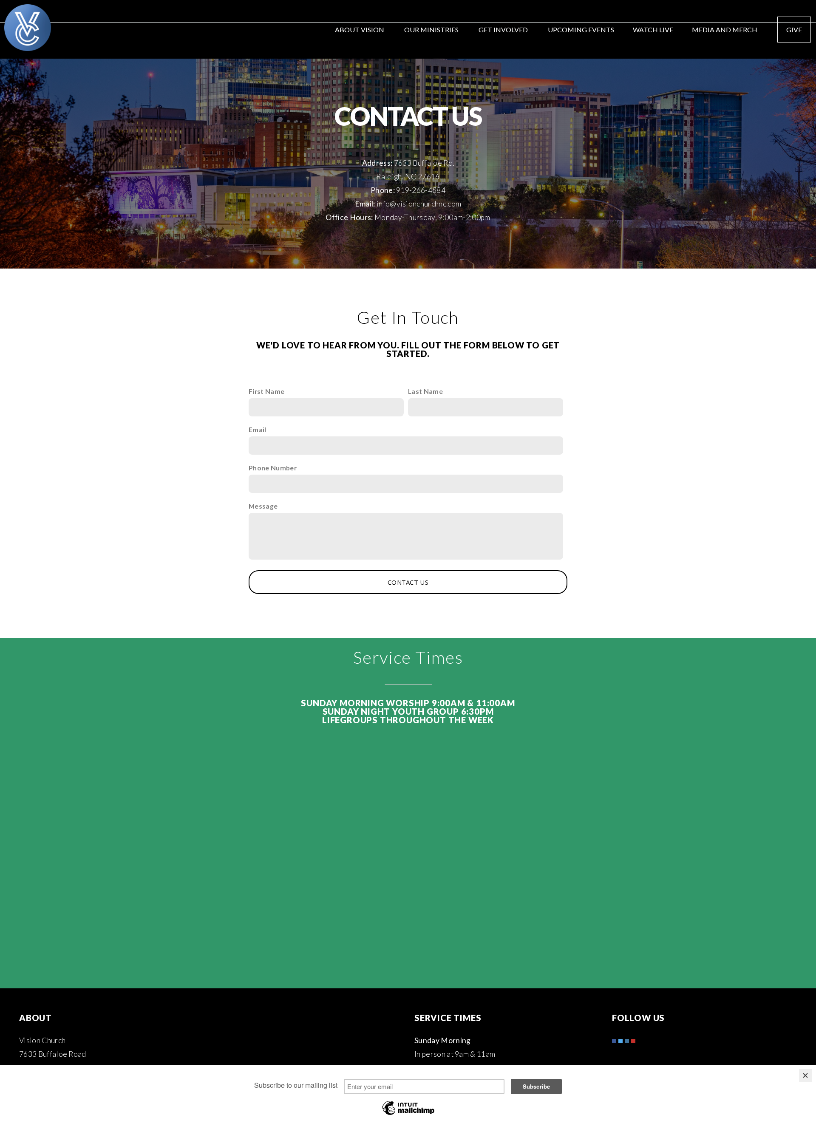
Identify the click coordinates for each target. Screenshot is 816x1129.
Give (794, 29)
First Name (266, 391)
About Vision (360, 29)
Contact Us (408, 582)
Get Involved (504, 29)
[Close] (805, 1075)
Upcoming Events (581, 29)
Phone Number (273, 468)
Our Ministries (432, 29)
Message (263, 506)
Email (257, 429)
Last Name (425, 391)
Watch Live (653, 29)
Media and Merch (725, 29)
